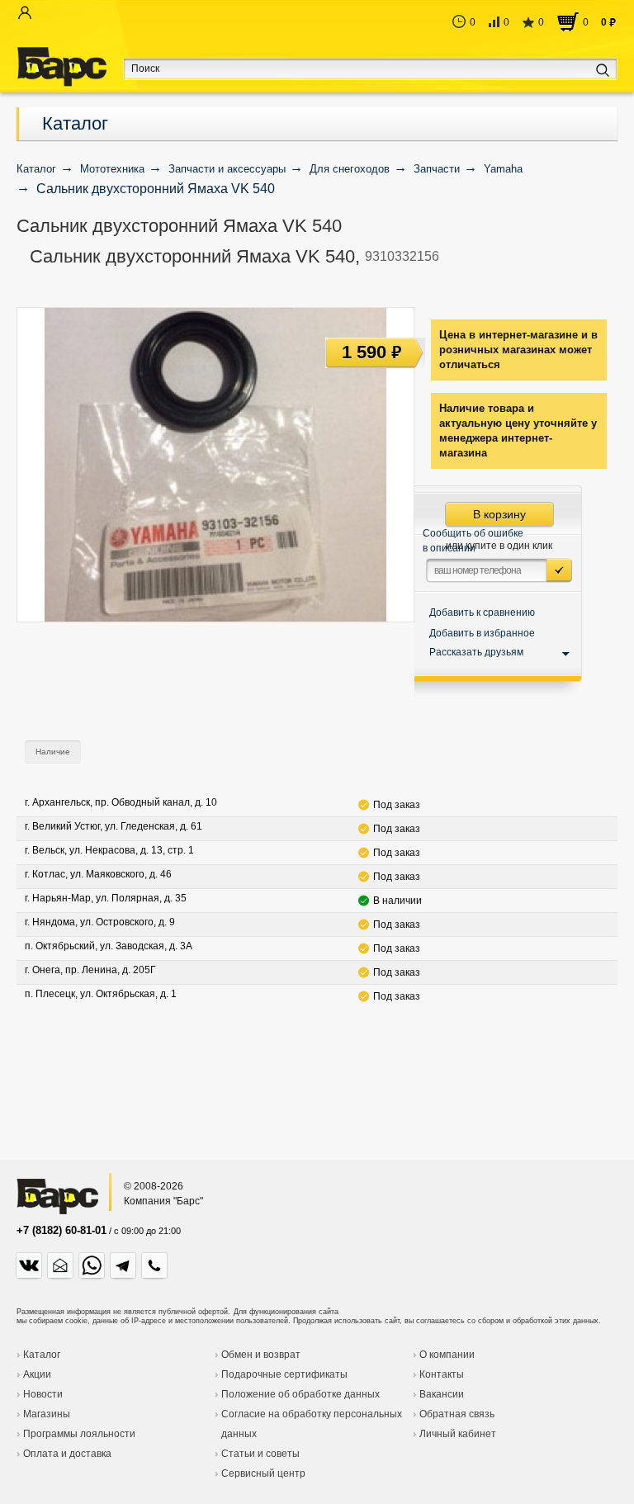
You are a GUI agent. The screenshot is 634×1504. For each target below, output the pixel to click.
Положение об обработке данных (300, 1394)
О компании (447, 1354)
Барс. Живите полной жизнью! (61, 67)
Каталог (75, 123)
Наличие (52, 751)
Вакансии (441, 1394)
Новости (43, 1394)
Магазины (46, 1414)
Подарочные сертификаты (284, 1374)
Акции (37, 1374)
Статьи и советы (260, 1453)
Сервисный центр (263, 1473)
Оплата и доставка (67, 1453)
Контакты (441, 1374)
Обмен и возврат (260, 1354)
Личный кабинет (457, 1434)
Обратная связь (456, 1414)
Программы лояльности (79, 1434)
